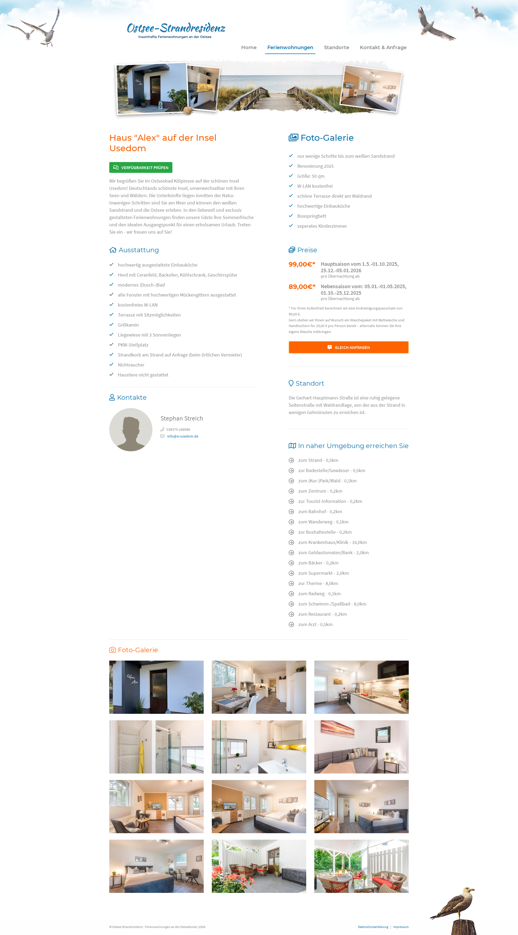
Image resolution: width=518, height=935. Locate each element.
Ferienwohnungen (290, 48)
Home (249, 48)
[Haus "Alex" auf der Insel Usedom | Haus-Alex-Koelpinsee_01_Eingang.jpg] (156, 687)
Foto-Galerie (327, 138)
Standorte (336, 48)
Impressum (401, 927)
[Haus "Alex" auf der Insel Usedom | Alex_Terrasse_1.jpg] (259, 866)
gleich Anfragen (352, 347)
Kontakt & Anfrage (383, 48)
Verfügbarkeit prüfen (145, 167)
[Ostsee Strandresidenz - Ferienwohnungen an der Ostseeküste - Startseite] (176, 29)
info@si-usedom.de (182, 436)
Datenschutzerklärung (373, 927)
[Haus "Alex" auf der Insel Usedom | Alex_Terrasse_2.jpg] (361, 866)
